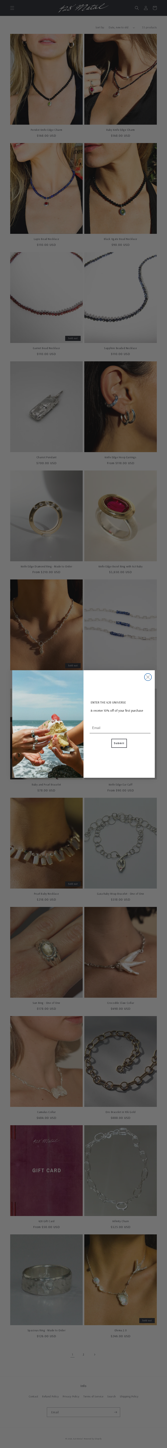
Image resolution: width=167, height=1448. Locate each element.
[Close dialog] (148, 677)
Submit (119, 743)
